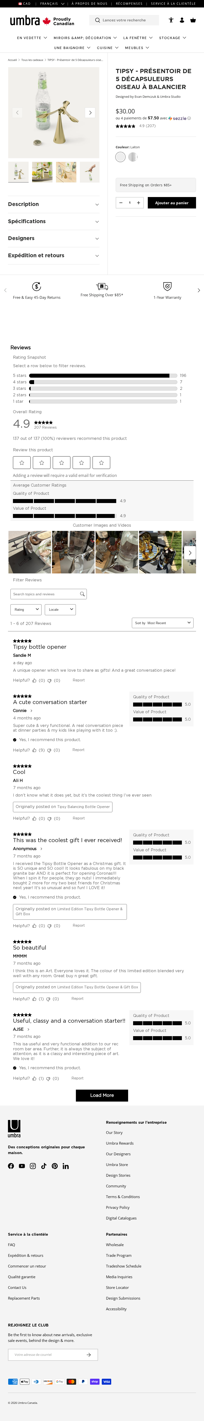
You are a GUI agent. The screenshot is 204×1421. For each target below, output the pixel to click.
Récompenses (129, 3)
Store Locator (117, 1287)
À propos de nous (90, 3)
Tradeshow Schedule (123, 1266)
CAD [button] (27, 3)
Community (116, 1185)
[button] (193, 20)
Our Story (114, 1132)
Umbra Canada (27, 1403)
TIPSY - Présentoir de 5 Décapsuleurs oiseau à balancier (75, 59)
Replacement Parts (24, 1298)
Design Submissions (123, 1298)
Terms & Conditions (123, 1196)
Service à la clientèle (173, 3)
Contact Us (17, 1287)
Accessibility (116, 1308)
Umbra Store (117, 1164)
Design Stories (118, 1175)
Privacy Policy (118, 1207)
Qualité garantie (21, 1276)
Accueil (12, 59)
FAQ (11, 1244)
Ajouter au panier (172, 202)
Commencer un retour (27, 1266)
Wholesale (115, 1244)
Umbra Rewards (120, 1143)
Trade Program (119, 1255)
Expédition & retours (25, 1255)
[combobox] (124, 20)
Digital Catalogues (121, 1218)
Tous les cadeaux (32, 59)
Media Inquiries (119, 1276)
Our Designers (118, 1153)
